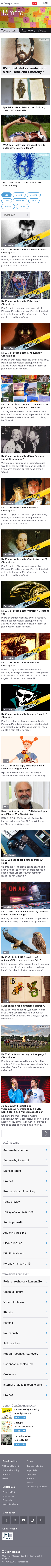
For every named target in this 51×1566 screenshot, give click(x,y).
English (5, 1558)
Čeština (33, 195)
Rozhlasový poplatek (37, 1486)
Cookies (6, 1556)
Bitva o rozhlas (12, 1243)
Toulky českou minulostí (18, 1212)
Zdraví (22, 206)
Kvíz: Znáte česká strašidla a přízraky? (23, 1005)
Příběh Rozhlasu (13, 1253)
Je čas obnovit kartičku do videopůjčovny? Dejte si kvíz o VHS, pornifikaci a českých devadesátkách (22, 1109)
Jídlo (34, 201)
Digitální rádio (12, 1170)
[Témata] (25, 17)
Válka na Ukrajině (10, 1466)
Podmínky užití (33, 1556)
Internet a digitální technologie (22, 1384)
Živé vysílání (8, 1492)
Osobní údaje (18, 1556)
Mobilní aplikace (10, 1504)
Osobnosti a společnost (18, 1364)
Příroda (8, 1312)
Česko (19, 195)
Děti (7, 201)
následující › (46, 1133)
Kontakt (31, 1482)
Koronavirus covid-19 (17, 1263)
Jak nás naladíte (35, 1466)
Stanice (6, 1474)
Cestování (9, 1374)
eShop (5, 1478)
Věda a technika (13, 1302)
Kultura (8, 206)
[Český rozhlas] (10, 3)
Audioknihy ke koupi (16, 1160)
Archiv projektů (13, 1222)
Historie (20, 201)
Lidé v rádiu (32, 1474)
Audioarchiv (8, 1496)
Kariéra (30, 1478)
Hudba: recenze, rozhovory (20, 1353)
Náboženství (11, 1333)
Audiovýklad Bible (14, 1232)
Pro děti (8, 1181)
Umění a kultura (13, 1291)
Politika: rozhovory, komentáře (22, 1281)
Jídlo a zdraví (11, 1343)
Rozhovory (28, 30)
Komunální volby (10, 1470)
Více (42, 30)
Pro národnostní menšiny (19, 1191)
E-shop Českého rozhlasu (19, 1405)
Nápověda (32, 1470)
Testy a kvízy (11, 1201)
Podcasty (7, 1500)
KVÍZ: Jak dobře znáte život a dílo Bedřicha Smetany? (25, 70)
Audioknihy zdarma (15, 1150)
